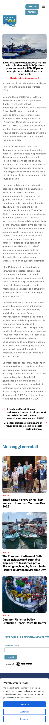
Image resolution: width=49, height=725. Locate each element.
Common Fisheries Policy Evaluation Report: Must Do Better (24, 621)
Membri (32, 12)
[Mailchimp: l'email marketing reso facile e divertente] (19, 665)
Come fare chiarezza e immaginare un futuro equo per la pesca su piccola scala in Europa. (23, 426)
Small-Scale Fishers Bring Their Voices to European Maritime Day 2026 (23, 503)
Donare (32, 6)
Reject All (24, 719)
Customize (24, 712)
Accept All (24, 704)
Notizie (13, 78)
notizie (21, 78)
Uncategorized (32, 78)
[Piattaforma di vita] (9, 26)
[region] (24, 701)
